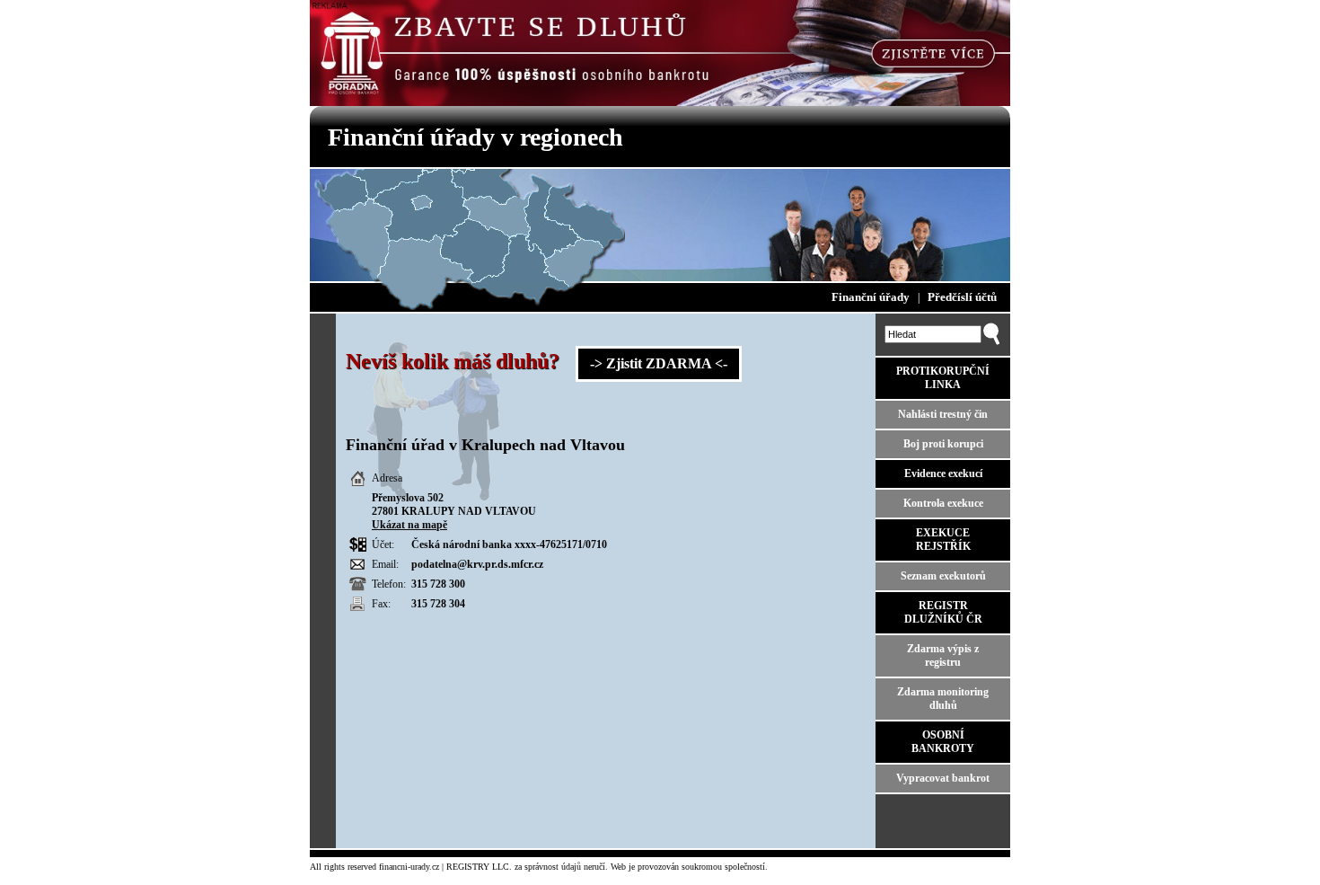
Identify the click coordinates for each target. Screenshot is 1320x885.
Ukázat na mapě (409, 524)
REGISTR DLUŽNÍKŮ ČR (943, 612)
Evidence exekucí (943, 473)
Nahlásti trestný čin (943, 414)
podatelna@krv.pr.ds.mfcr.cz (477, 564)
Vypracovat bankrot (943, 778)
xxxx (525, 544)
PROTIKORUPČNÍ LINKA (943, 378)
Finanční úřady (871, 297)
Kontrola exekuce (943, 503)
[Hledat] (991, 341)
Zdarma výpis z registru (943, 655)
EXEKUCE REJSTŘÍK (943, 540)
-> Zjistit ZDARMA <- (658, 363)
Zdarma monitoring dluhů (943, 699)
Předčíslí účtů (962, 297)
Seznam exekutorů (943, 576)
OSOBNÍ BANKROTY (942, 742)
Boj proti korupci (943, 444)
